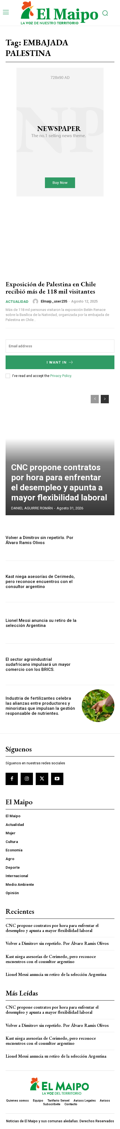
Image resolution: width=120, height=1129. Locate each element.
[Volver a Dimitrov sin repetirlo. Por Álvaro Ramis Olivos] (98, 540)
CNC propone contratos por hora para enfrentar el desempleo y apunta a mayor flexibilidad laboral (59, 482)
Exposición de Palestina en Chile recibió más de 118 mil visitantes (51, 288)
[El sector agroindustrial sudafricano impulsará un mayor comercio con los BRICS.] (98, 664)
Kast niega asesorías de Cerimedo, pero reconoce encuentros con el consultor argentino (40, 581)
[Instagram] (27, 779)
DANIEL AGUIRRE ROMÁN (32, 508)
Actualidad (17, 301)
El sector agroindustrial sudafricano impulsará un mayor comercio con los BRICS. (38, 664)
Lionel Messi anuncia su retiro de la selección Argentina (41, 623)
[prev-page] (95, 399)
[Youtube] (57, 779)
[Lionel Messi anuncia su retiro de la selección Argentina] (98, 622)
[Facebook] (12, 779)
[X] (42, 779)
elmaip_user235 (54, 301)
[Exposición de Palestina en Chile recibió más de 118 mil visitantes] (60, 242)
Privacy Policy (60, 376)
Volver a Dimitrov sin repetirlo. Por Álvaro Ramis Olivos (39, 540)
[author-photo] (36, 301)
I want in (57, 362)
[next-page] (105, 399)
